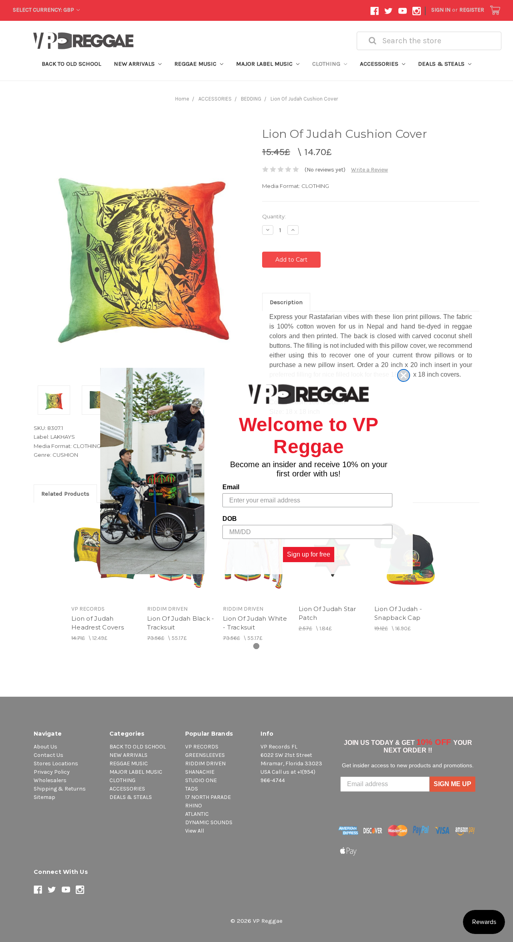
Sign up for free (308, 554)
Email (230, 487)
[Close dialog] (404, 375)
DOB (229, 518)
